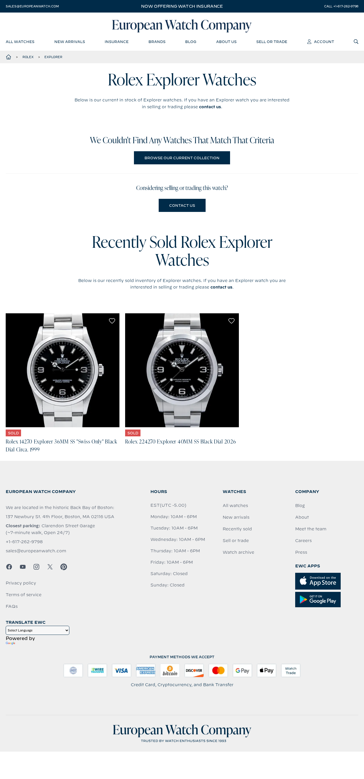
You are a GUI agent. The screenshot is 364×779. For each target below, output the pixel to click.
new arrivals (69, 41)
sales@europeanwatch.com (32, 6)
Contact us (182, 205)
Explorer (53, 57)
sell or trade (271, 41)
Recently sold (237, 529)
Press (301, 552)
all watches (20, 41)
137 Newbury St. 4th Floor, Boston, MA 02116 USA (60, 516)
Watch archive (238, 552)
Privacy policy (21, 583)
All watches (235, 505)
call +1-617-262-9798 (341, 6)
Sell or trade (236, 540)
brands (157, 41)
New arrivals (236, 517)
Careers (303, 540)
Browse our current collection (182, 158)
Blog (300, 505)
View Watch (63, 370)
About (302, 517)
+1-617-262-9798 (24, 541)
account (324, 42)
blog (190, 41)
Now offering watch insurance (182, 6)
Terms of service (24, 594)
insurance (117, 41)
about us (226, 41)
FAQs (12, 606)
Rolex (28, 57)
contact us (210, 107)
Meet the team (310, 529)
